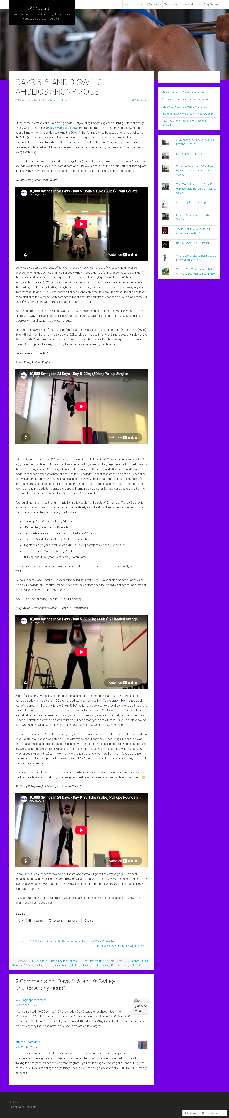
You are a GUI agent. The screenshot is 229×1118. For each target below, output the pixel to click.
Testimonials (171, 4)
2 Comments (141, 100)
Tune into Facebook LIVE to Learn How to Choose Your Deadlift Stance (195, 170)
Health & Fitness (67, 961)
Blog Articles (211, 4)
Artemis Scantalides (59, 100)
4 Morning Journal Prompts (192, 202)
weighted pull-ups (133, 965)
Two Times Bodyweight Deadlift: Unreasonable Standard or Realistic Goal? (196, 188)
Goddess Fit (42, 7)
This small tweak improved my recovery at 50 (188, 113)
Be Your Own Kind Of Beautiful (193, 243)
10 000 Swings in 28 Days (42, 961)
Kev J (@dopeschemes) (30, 1000)
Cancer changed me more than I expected (185, 99)
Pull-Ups (82, 961)
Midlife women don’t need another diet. (183, 92)
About (127, 4)
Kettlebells (117, 965)
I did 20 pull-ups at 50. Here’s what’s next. (185, 106)
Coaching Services (148, 4)
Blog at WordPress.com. (23, 1107)
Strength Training (98, 961)
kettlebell (85, 965)
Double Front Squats (46, 965)
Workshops (191, 4)
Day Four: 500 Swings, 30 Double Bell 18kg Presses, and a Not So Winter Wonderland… (68, 941)
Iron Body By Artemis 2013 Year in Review (120, 945)
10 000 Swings (131, 961)
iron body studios (69, 965)
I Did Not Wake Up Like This (191, 153)
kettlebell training (100, 965)
